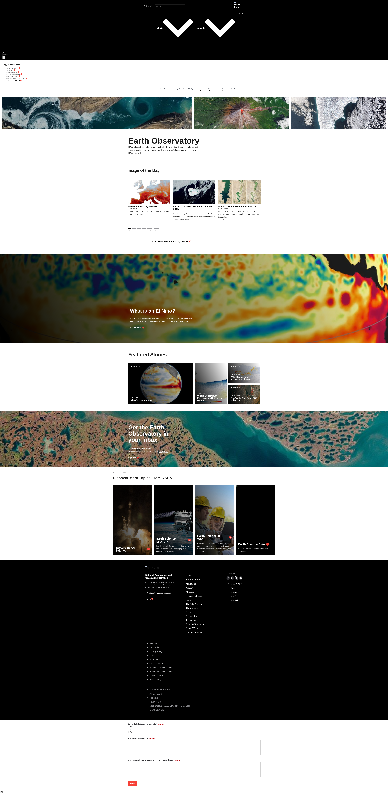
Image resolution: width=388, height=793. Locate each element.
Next (156, 230)
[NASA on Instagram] (232, 578)
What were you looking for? (141, 738)
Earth (154, 89)
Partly (132, 732)
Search (233, 89)
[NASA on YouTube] (240, 578)
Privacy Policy (163, 451)
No (131, 729)
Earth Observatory (165, 89)
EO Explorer (192, 89)
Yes (131, 727)
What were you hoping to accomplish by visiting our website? (154, 760)
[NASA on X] (236, 578)
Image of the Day (179, 89)
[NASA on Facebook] (228, 578)
